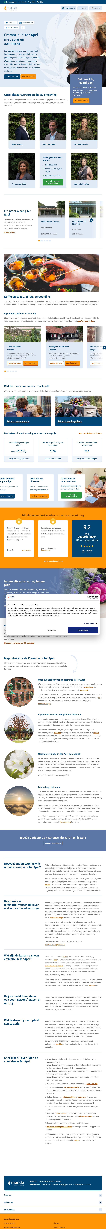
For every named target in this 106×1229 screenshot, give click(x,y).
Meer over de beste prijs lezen (90, 433)
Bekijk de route (15, 363)
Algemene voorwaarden (12, 1227)
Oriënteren (8, 1202)
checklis (59, 1044)
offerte (92, 985)
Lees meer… (26, 550)
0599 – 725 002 (67, 942)
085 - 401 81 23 (86, 1185)
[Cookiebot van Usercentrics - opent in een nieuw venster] (89, 597)
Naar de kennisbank (53, 843)
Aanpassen (52, 630)
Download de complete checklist (59, 1127)
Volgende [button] (91, 220)
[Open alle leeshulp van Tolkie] (23, 27)
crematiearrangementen (54, 966)
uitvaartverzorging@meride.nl (62, 1185)
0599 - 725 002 (37, 2)
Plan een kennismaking (71, 495)
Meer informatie (31, 363)
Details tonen (89, 623)
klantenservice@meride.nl (55, 945)
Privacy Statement (60, 1227)
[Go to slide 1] (39, 240)
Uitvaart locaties (9, 1223)
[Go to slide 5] (50, 240)
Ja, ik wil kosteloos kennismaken (53, 182)
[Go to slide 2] (42, 240)
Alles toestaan (83, 630)
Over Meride (9, 1210)
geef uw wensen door (86, 321)
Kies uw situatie (28, 77)
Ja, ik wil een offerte (39, 496)
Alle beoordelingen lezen (53, 561)
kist (55, 960)
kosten (47, 885)
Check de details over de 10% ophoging (19, 643)
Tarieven (7, 1195)
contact (56, 1181)
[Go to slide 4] (47, 240)
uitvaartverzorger (56, 918)
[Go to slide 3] (44, 240)
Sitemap (56, 1223)
